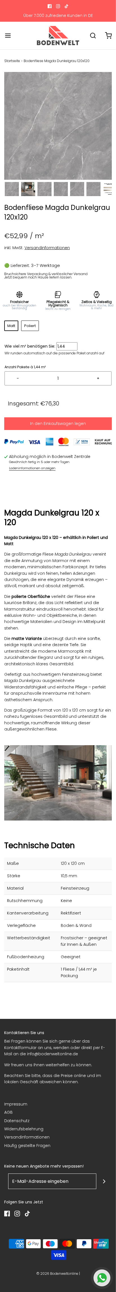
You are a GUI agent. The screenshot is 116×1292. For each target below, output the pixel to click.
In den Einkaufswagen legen (58, 423)
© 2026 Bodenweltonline (57, 1273)
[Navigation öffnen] (7, 35)
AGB (8, 1112)
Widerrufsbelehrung (23, 1129)
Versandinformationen (47, 248)
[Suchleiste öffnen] (93, 35)
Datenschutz (17, 1121)
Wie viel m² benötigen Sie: (30, 346)
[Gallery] (58, 135)
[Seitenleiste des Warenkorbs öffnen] (108, 35)
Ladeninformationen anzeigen (32, 468)
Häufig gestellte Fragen (27, 1145)
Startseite (12, 60)
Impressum (15, 1104)
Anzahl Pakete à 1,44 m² (25, 367)
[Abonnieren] (104, 1181)
